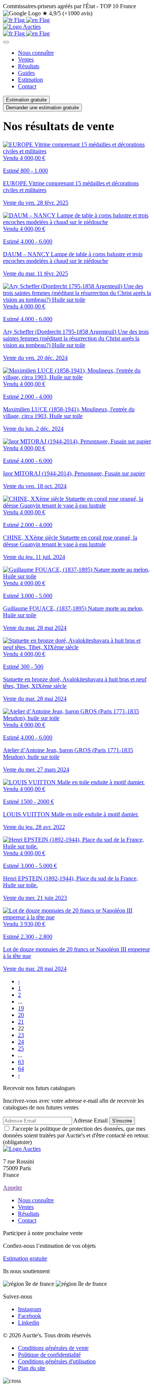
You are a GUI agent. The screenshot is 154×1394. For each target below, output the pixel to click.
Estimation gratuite (26, 100)
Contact (27, 86)
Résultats (28, 66)
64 (21, 1068)
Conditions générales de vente (53, 1348)
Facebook (29, 1316)
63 (21, 1062)
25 (21, 1048)
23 (21, 1035)
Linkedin (28, 1322)
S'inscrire (122, 1121)
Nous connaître (36, 53)
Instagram (29, 1309)
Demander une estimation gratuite (42, 107)
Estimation (30, 79)
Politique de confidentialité (49, 1354)
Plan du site (31, 1368)
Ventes (26, 59)
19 (21, 1008)
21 (21, 1021)
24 (21, 1042)
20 (21, 1015)
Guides (26, 73)
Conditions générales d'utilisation (57, 1361)
